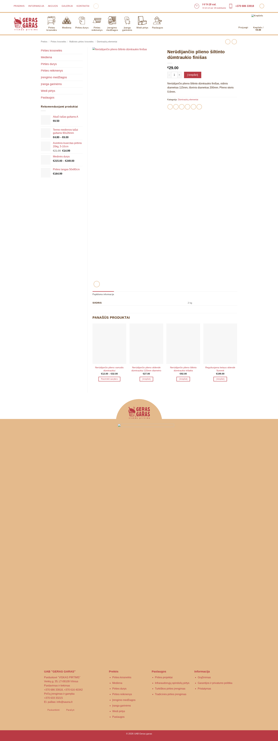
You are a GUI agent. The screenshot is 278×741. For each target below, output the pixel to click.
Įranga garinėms (127, 28)
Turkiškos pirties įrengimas (170, 688)
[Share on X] (176, 106)
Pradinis (19, 6)
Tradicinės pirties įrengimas (170, 694)
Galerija (67, 6)
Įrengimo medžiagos (112, 28)
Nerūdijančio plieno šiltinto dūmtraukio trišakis (183, 369)
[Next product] (227, 41)
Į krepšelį (192, 74)
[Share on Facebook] (170, 106)
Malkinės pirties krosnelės (81, 41)
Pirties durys (81, 27)
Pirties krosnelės (51, 28)
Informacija (36, 6)
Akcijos (53, 6)
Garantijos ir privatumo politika (215, 683)
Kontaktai (83, 6)
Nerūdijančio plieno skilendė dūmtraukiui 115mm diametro (146, 369)
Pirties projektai (164, 677)
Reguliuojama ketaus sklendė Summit (220, 369)
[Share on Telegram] (199, 106)
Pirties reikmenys (97, 28)
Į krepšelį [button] (146, 379)
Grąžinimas (204, 677)
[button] (96, 6)
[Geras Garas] (25, 23)
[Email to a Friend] (181, 106)
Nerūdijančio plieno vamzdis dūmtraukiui (109, 369)
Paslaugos (157, 27)
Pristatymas (204, 688)
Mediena (66, 27)
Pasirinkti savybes (109, 379)
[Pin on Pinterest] (187, 106)
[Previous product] (234, 41)
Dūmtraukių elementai (107, 41)
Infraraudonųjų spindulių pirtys (172, 683)
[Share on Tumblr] (193, 106)
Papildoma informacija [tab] (103, 294)
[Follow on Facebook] (261, 6)
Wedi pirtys (142, 27)
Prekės (44, 41)
